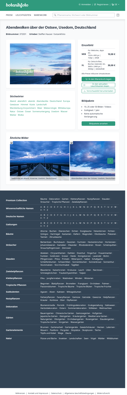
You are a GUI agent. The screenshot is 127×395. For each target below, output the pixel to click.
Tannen (43, 237)
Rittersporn (76, 259)
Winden (78, 278)
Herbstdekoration (48, 308)
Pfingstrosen (46, 259)
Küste (32, 104)
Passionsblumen (48, 286)
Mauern (44, 330)
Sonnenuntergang (41, 111)
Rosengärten (92, 319)
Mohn (106, 256)
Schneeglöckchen (48, 273)
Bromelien (71, 283)
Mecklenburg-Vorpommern (23, 108)
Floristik (60, 305)
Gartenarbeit (57, 327)
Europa (66, 101)
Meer (39, 108)
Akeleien (44, 253)
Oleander (72, 245)
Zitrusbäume (55, 237)
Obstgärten (59, 319)
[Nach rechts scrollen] (110, 161)
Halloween (110, 305)
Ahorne (43, 231)
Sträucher (45, 202)
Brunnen (44, 327)
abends (31, 101)
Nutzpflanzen (93, 199)
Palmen (105, 283)
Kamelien (61, 245)
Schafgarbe (97, 259)
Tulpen (82, 273)
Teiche (98, 330)
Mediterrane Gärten (97, 316)
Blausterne (45, 270)
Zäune (68, 333)
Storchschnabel (62, 265)
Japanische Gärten (49, 316)
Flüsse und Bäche (48, 338)
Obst (62, 300)
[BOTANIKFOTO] (17, 5)
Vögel (93, 338)
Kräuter (44, 300)
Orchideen (95, 283)
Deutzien (71, 242)
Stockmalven (46, 265)
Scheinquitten (109, 245)
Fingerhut (91, 253)
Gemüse (76, 297)
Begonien (44, 283)
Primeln (65, 259)
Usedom (55, 111)
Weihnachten (105, 308)
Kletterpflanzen (78, 199)
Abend (13, 101)
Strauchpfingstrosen (50, 248)
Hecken (100, 327)
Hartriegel (55, 234)
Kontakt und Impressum (38, 393)
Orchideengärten (75, 319)
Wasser (64, 111)
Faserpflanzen (63, 297)
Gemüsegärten (83, 313)
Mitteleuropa (64, 108)
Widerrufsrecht (103, 393)
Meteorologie (50, 108)
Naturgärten (46, 319)
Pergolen (64, 330)
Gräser (65, 256)
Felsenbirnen (100, 231)
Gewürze (97, 297)
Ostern (62, 308)
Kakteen (61, 291)
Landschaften (75, 338)
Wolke (21, 115)
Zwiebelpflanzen (79, 202)
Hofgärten (97, 313)
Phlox (57, 259)
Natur (12, 111)
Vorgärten (63, 322)
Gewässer (14, 104)
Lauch (81, 270)
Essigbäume (86, 231)
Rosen (98, 245)
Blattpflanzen (57, 283)
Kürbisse (54, 300)
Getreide (86, 297)
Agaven (43, 291)
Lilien (88, 270)
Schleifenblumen (48, 262)
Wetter (13, 115)
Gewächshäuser (87, 327)
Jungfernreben (54, 278)
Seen (86, 338)
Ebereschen (64, 231)
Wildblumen (112, 338)
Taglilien (75, 265)
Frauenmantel (105, 253)
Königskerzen (84, 256)
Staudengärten (107, 319)
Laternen (110, 327)
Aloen (52, 291)
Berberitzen (45, 242)
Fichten (111, 231)
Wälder (101, 338)
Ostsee (20, 111)
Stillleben (93, 308)
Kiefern (76, 234)
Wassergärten (77, 322)
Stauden (106, 199)
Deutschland (56, 101)
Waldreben (68, 278)
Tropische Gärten (48, 322)
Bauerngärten (47, 313)
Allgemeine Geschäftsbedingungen (79, 393)
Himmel (24, 104)
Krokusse (71, 270)
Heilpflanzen (109, 297)
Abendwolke (42, 101)
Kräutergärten (79, 316)
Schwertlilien (64, 262)
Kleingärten (65, 316)
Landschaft (41, 104)
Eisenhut (81, 253)
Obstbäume (100, 234)
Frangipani (83, 283)
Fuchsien (81, 242)
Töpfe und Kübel (48, 333)
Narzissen (97, 270)
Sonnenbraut (95, 262)
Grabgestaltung (95, 305)
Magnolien (87, 234)
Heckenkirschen (95, 242)
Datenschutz (56, 393)
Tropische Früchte (102, 286)
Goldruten (55, 256)
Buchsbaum (59, 242)
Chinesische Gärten (65, 313)
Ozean (28, 111)
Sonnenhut (108, 262)
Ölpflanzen (72, 300)
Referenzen (20, 393)
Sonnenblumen (79, 262)
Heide (73, 256)
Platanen (112, 234)
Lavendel (97, 256)
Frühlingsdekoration (76, 305)
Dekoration (54, 199)
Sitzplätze (75, 330)
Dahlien (71, 253)
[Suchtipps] (118, 15)
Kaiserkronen (59, 270)
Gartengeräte (71, 327)
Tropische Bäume (66, 286)
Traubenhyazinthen (68, 273)
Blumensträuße (47, 305)
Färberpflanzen (47, 297)
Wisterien (88, 278)
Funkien (44, 256)
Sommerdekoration (77, 308)
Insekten (63, 338)
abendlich (22, 101)
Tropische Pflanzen (61, 202)
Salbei (87, 259)
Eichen (75, 231)
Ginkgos (44, 234)
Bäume (43, 199)
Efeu (42, 278)
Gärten (65, 199)
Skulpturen (87, 330)
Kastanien (66, 234)
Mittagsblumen (74, 291)
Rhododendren (86, 245)
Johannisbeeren (47, 245)
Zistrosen (66, 248)
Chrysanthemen (57, 253)
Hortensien (110, 242)
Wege (60, 333)
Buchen (53, 231)
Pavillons (54, 330)
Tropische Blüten (84, 286)
